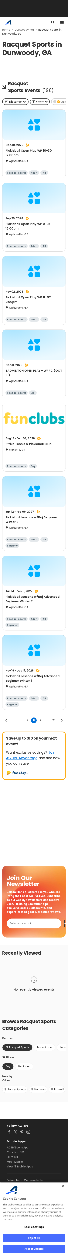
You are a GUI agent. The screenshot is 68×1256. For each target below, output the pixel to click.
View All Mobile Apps (20, 1166)
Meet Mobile (15, 1162)
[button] (40, 101)
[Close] (63, 1186)
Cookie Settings (34, 1227)
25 (53, 720)
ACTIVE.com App (18, 1147)
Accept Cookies (34, 1248)
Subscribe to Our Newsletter (25, 1180)
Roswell (59, 1089)
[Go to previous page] (6, 720)
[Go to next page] (62, 720)
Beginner (24, 1066)
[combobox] (15, 101)
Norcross (40, 1089)
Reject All (34, 1238)
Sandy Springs (17, 1089)
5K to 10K (12, 1157)
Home (6, 30)
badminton (44, 1047)
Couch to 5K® (16, 1152)
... (21, 720)
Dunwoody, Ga (24, 30)
